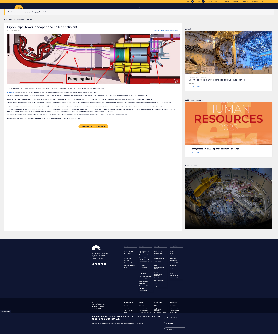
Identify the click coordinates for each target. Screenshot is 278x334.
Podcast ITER (173, 265)
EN (262, 1)
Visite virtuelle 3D (174, 275)
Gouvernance (127, 256)
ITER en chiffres (143, 308)
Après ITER (142, 265)
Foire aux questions (128, 263)
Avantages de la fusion (144, 254)
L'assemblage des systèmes (158, 271)
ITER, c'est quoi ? (128, 308)
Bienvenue (141, 305)
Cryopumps (10, 92)
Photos (171, 271)
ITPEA (155, 305)
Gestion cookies (5, 311)
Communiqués (173, 260)
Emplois (126, 305)
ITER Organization (128, 251)
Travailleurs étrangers (175, 310)
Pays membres (127, 253)
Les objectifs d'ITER (144, 259)
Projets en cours (158, 253)
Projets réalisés (158, 256)
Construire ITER (158, 251)
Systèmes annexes (143, 281)
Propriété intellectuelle (175, 308)
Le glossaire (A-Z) (143, 267)
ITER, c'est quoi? (128, 249)
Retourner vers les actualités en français (19, 19)
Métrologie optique (159, 280)
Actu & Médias (165, 7)
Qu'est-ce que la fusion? (145, 249)
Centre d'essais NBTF (159, 258)
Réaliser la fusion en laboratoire (144, 252)
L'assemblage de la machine (159, 268)
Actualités (172, 251)
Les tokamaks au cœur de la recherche (145, 262)
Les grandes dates (158, 286)
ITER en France (127, 258)
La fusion (126, 7)
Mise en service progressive (158, 275)
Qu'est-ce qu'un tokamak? (145, 276)
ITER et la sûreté (143, 288)
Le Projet (152, 7)
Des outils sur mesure (159, 278)
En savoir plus (194, 86)
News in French (44, 12)
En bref (114, 7)
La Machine (139, 7)
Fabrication (142, 283)
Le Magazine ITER (174, 263)
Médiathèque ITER (174, 278)
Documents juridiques (129, 265)
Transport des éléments (145, 286)
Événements (173, 258)
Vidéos (171, 273)
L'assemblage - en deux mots (160, 265)
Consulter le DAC (143, 290)
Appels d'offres (173, 305)
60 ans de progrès (143, 257)
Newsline (172, 253)
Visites (125, 267)
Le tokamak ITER (143, 279)
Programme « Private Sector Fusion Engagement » (159, 309)
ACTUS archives (174, 256)
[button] (270, 6)
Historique (126, 260)
